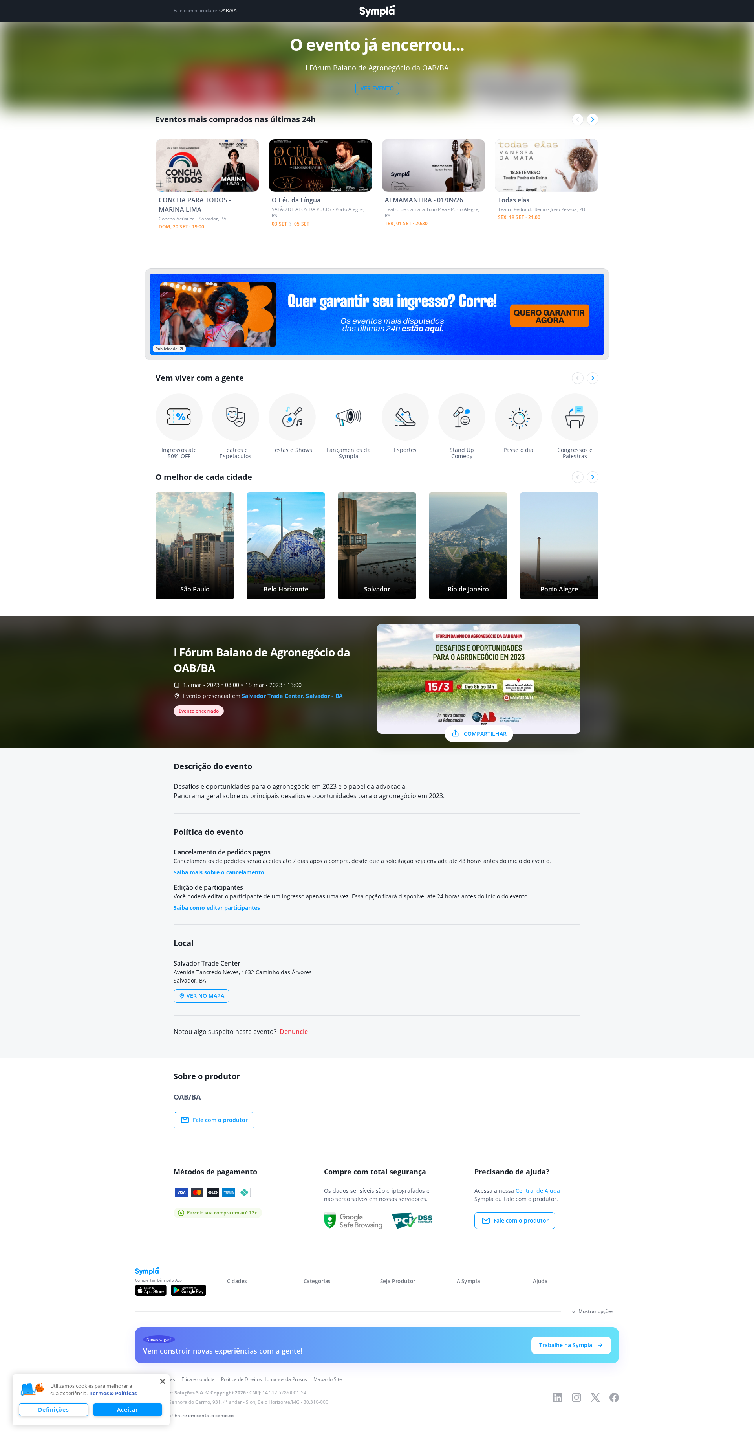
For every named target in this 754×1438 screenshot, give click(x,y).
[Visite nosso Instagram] (576, 1397)
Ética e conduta (198, 1379)
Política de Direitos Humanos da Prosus (264, 1379)
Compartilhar (485, 733)
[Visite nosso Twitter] (595, 1397)
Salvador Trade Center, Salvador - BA (292, 696)
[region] (91, 1399)
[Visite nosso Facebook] (614, 1397)
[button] (32, 1389)
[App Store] (151, 1290)
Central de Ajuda (538, 1190)
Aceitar (127, 1409)
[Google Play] (188, 1290)
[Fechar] (162, 1381)
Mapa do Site (327, 1379)
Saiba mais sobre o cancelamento (219, 872)
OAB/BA (228, 10)
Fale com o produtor (220, 1120)
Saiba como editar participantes (217, 907)
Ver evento (377, 88)
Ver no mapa (205, 995)
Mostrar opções (595, 1311)
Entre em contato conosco (204, 1415)
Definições (53, 1409)
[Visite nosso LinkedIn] (557, 1397)
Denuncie (294, 1032)
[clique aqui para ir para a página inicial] (377, 10)
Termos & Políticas (113, 1393)
